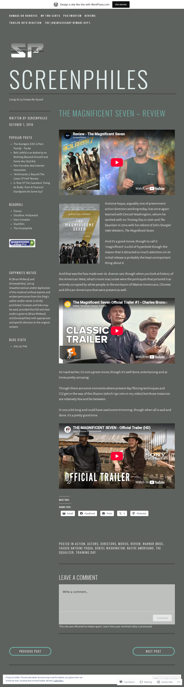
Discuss (17, 211)
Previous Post (25, 651)
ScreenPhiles (37, 118)
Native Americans (140, 548)
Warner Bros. (153, 544)
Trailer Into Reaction (25, 22)
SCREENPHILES (79, 78)
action (80, 544)
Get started (121, 4)
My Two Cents (50, 15)
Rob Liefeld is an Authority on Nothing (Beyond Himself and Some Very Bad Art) (30, 157)
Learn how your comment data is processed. (127, 626)
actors (92, 544)
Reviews (90, 15)
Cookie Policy (58, 681)
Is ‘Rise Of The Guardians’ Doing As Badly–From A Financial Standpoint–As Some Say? (31, 187)
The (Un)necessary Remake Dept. (68, 22)
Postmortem (72, 15)
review (136, 544)
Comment (162, 617)
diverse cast (116, 274)
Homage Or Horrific (23, 15)
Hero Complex (21, 219)
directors (108, 544)
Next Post (147, 651)
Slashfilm (18, 224)
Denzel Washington (110, 548)
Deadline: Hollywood (25, 215)
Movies (123, 544)
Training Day (86, 552)
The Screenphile (22, 228)
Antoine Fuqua (82, 548)
